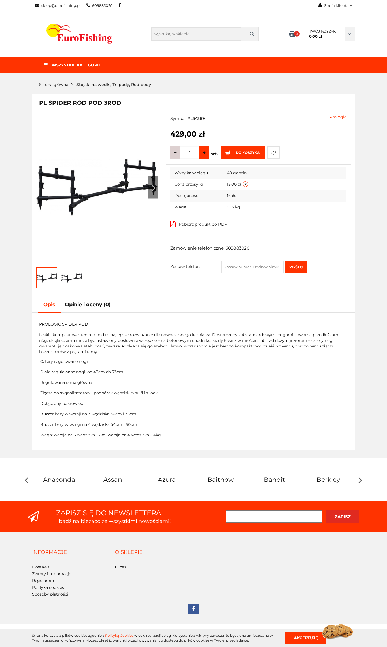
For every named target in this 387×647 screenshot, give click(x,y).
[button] (49, 552)
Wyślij (296, 267)
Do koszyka (248, 152)
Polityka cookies (48, 587)
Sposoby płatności (50, 594)
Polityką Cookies (119, 635)
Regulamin (43, 580)
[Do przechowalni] (273, 152)
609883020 (102, 5)
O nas (120, 566)
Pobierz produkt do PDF (203, 224)
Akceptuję (306, 637)
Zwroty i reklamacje (51, 573)
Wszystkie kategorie (75, 65)
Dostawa (41, 566)
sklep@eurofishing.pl (61, 5)
